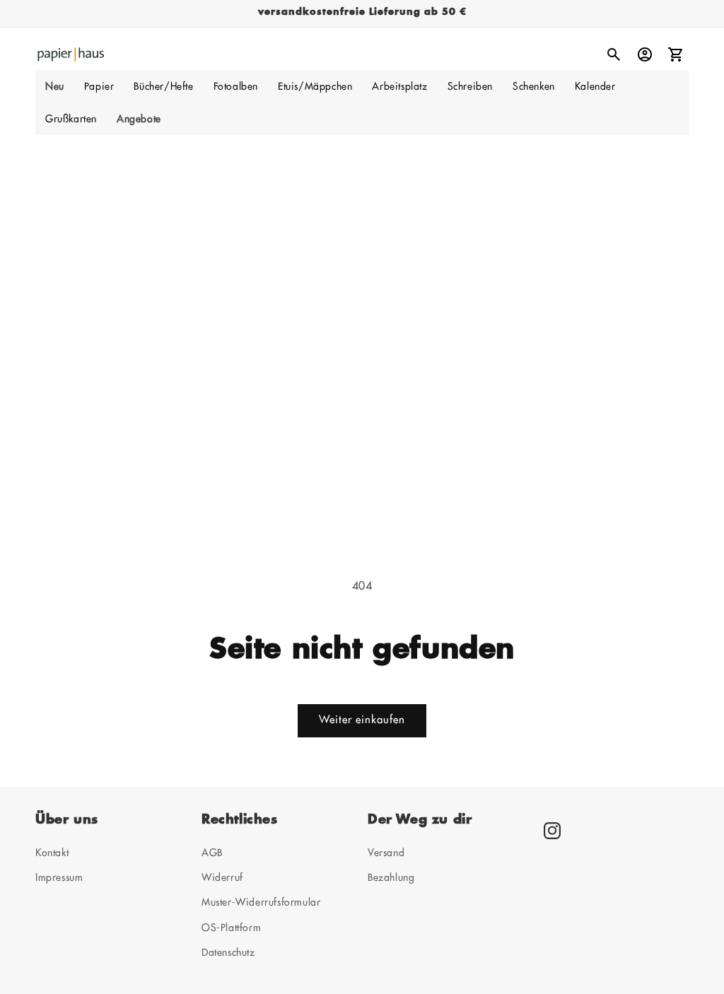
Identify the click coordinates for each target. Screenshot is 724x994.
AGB (212, 853)
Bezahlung (391, 877)
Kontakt (52, 853)
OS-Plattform (231, 927)
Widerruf (222, 877)
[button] (99, 86)
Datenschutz (228, 952)
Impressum (59, 877)
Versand (386, 853)
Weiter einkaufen (362, 720)
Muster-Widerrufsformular (261, 902)
